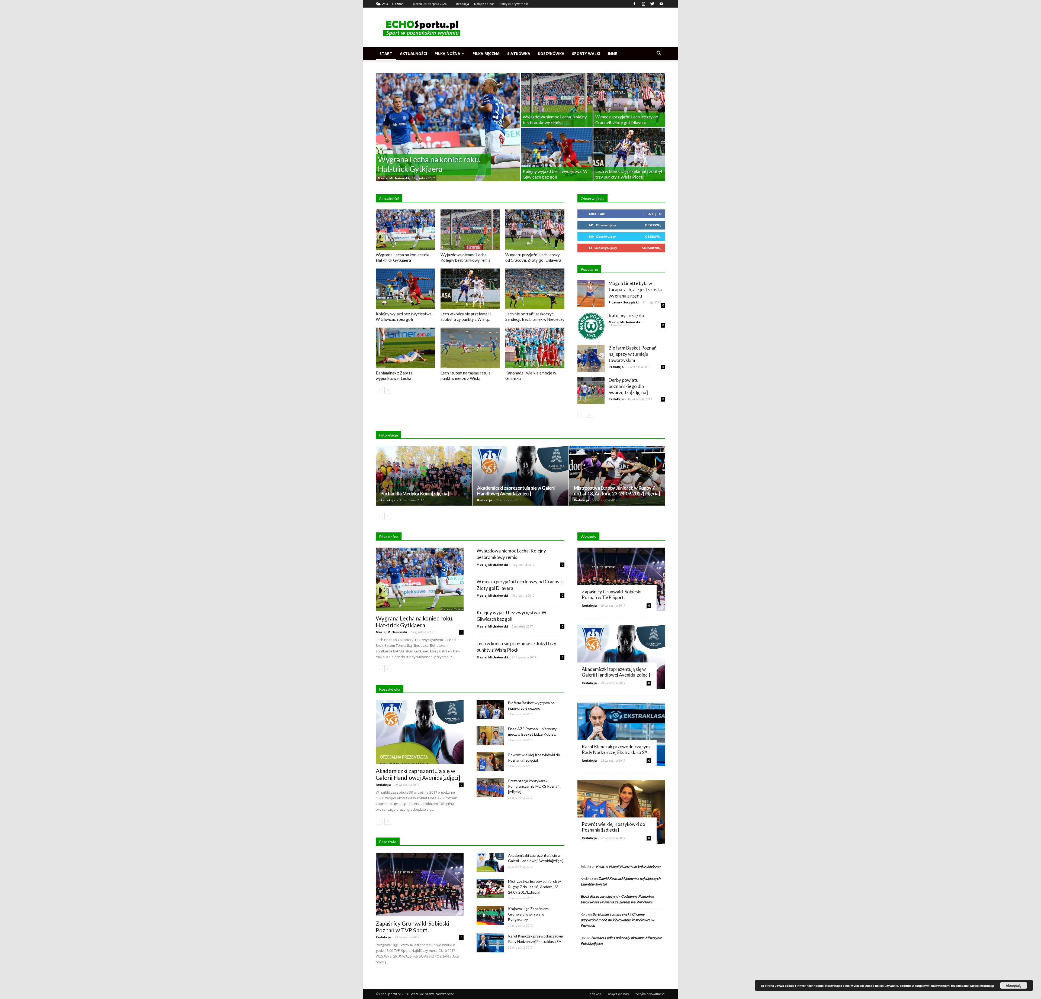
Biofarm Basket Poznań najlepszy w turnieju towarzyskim (632, 354)
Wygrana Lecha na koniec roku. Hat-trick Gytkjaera (414, 621)
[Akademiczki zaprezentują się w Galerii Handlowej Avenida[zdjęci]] (520, 476)
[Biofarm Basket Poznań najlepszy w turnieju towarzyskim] (591, 358)
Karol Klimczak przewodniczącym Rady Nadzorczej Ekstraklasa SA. (616, 749)
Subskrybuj (651, 248)
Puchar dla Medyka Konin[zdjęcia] (414, 493)
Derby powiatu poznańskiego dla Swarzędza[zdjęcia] (628, 386)
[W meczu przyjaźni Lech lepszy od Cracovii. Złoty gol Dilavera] (629, 100)
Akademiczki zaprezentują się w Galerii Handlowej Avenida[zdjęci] (516, 490)
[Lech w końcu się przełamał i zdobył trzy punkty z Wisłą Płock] (629, 154)
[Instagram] (643, 4)
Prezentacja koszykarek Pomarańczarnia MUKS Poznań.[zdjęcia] (534, 786)
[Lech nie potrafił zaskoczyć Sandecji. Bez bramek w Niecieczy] (534, 289)
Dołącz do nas (484, 4)
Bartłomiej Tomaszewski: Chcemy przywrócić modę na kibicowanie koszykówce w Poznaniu (617, 920)
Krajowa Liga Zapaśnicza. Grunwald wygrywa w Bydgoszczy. (529, 914)
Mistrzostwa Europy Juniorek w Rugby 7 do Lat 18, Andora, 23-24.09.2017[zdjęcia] (617, 490)
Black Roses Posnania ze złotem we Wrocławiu (617, 902)
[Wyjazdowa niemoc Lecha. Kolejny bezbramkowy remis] (557, 100)
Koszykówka (551, 53)
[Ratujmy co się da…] (591, 326)
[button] (658, 53)
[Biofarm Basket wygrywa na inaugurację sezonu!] (490, 709)
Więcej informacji (981, 986)
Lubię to (654, 214)
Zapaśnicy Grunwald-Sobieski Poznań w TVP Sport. (412, 926)
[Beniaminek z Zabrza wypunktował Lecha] (405, 348)
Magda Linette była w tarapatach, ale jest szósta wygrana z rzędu (635, 289)
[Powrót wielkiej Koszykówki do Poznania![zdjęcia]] (490, 761)
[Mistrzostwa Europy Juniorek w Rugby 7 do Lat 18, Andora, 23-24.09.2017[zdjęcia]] (617, 476)
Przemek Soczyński (624, 302)
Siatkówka (518, 53)
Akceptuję (1013, 985)
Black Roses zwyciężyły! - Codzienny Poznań (615, 896)
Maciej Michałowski (393, 178)
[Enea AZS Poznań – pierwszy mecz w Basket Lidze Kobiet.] (490, 735)
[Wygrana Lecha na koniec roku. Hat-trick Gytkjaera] (448, 135)
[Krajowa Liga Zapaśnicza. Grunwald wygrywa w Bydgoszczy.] (490, 915)
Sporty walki (586, 53)
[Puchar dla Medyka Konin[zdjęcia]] (424, 476)
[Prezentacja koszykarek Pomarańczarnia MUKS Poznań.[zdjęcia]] (490, 787)
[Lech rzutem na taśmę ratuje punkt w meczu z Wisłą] (470, 348)
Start (386, 53)
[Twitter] (652, 4)
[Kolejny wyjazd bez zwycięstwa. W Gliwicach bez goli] (557, 154)
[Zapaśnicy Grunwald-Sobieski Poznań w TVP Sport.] (420, 884)
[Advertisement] (566, 27)
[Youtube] (661, 4)
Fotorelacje (388, 435)
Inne (612, 53)
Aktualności (413, 53)
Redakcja (462, 4)
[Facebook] (634, 4)
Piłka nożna (447, 53)
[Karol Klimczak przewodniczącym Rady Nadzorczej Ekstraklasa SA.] (490, 942)
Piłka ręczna (486, 53)
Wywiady (588, 536)
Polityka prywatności (514, 4)
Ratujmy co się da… (628, 315)
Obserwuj (653, 225)
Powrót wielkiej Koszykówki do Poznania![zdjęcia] (613, 827)
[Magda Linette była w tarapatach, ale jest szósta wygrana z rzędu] (591, 293)
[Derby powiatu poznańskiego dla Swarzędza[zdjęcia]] (591, 390)
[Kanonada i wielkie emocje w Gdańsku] (534, 348)
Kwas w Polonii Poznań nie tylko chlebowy (628, 866)
